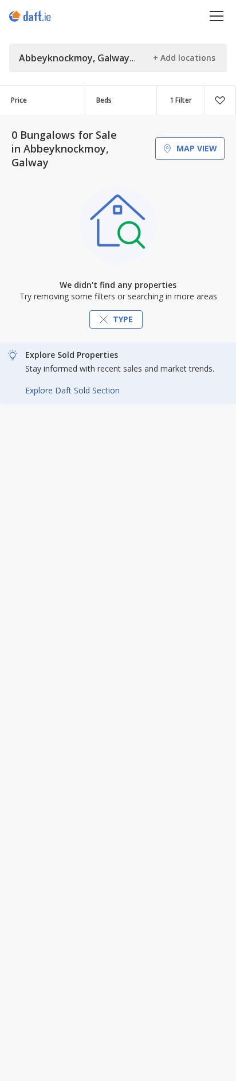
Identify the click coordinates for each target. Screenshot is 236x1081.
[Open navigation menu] (217, 16)
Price (19, 100)
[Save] (219, 100)
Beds (104, 100)
